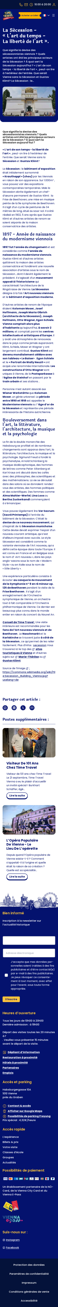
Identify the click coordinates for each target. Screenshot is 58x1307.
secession (39, 645)
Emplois (8, 1073)
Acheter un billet (30, 15)
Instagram (13, 1240)
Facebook (12, 1247)
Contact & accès (19, 1106)
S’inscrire (11, 999)
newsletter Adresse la (18, 933)
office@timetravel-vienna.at (26, 5)
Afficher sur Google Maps (25, 1111)
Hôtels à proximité (15, 1062)
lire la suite (18, 796)
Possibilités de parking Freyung (29, 1116)
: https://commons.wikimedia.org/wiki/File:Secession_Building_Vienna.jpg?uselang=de (29, 674)
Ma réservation (53, 4)
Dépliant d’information (24, 1052)
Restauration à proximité (20, 1057)
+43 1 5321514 (21, 5)
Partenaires (11, 1068)
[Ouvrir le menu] (53, 15)
